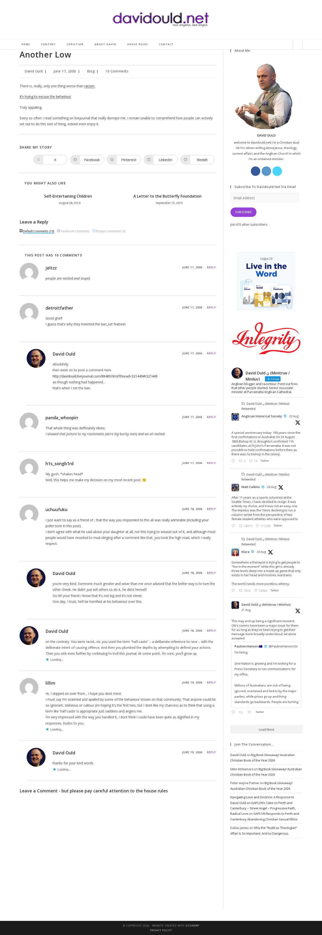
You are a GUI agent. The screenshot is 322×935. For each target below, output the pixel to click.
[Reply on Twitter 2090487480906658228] (234, 591)
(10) (38, 231)
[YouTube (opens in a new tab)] (286, 44)
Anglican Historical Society (261, 416)
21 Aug (246, 610)
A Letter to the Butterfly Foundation (167, 196)
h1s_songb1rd (59, 463)
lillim (50, 683)
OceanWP (192, 925)
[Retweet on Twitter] (243, 403)
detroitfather (59, 308)
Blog (91, 71)
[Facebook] (255, 171)
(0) (110, 231)
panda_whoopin (61, 417)
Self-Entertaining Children (68, 196)
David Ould (34, 71)
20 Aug (271, 487)
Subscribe (243, 212)
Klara (245, 552)
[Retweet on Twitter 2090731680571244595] (242, 712)
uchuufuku (56, 509)
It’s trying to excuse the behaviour (45, 96)
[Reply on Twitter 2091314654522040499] (234, 461)
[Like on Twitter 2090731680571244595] (250, 712)
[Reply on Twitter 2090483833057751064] (234, 526)
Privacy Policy (161, 930)
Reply (211, 267)
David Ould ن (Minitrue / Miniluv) (266, 604)
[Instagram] (266, 171)
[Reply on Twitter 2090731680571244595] (234, 712)
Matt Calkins (250, 487)
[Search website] (297, 44)
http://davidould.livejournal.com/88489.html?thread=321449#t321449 (105, 376)
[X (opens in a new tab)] (255, 44)
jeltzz (51, 268)
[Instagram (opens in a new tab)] (271, 44)
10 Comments (117, 71)
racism (89, 86)
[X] (277, 171)
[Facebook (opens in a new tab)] (263, 44)
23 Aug (293, 416)
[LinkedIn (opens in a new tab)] (278, 44)
